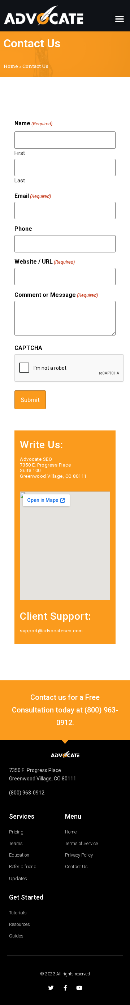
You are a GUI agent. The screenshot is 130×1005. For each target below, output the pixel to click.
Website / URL (44, 262)
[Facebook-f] (65, 988)
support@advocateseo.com (51, 630)
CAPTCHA (28, 348)
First (19, 153)
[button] (119, 19)
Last (19, 180)
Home (11, 66)
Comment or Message (56, 295)
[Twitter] (51, 988)
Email (32, 196)
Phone (23, 229)
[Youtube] (79, 988)
